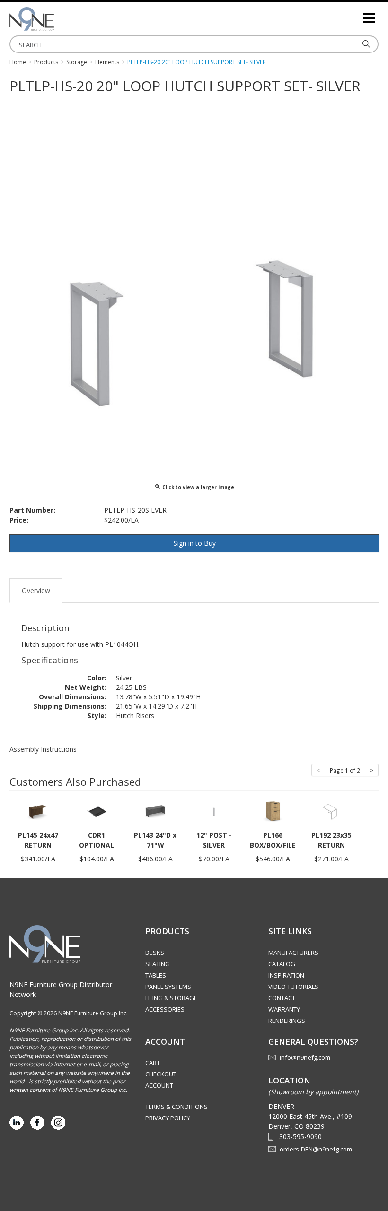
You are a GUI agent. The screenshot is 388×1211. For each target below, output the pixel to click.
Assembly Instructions (43, 749)
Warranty (284, 1009)
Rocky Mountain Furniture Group (56, 19)
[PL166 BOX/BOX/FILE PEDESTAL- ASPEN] (272, 811)
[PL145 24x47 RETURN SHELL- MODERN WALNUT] (38, 811)
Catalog (281, 964)
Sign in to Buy (195, 543)
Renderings (286, 1020)
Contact (281, 998)
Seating (157, 964)
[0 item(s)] (355, 13)
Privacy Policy (167, 1118)
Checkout (160, 1074)
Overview (36, 590)
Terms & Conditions (176, 1106)
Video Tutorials (293, 986)
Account (159, 1085)
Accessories (165, 1009)
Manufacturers (293, 952)
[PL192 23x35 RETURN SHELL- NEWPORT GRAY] (331, 811)
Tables (155, 975)
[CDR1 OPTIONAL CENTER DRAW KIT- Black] (96, 811)
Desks (154, 952)
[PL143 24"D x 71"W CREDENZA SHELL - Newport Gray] (155, 811)
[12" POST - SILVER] (214, 811)
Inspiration (286, 975)
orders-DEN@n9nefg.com (316, 1149)
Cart (152, 1062)
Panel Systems (168, 986)
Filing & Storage (171, 998)
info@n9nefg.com (305, 1057)
